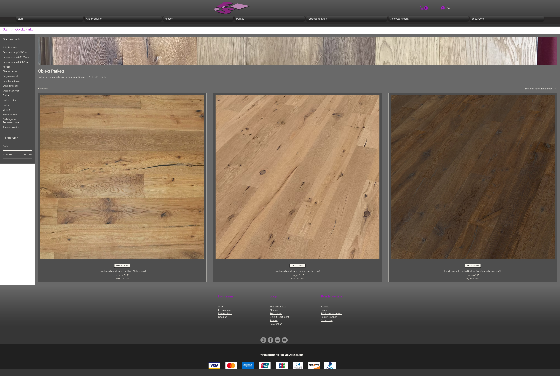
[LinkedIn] (277, 340)
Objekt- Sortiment (279, 316)
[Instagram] (263, 340)
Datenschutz (225, 313)
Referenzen (276, 323)
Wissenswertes (278, 306)
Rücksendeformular (331, 313)
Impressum (224, 310)
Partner (274, 320)
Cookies (222, 316)
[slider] (4, 150)
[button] (424, 8)
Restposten (276, 313)
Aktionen (274, 310)
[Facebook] (270, 340)
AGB (220, 306)
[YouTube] (285, 340)
